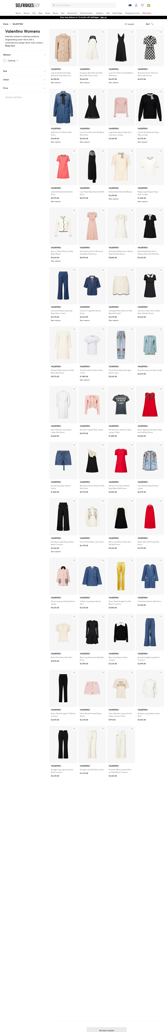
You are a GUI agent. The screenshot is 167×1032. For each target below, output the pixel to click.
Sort (148, 24)
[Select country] (130, 5)
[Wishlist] (142, 5)
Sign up (103, 17)
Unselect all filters (13, 97)
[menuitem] (18, 13)
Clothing (13, 60)
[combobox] (85, 5)
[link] (63, 74)
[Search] (54, 5)
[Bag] (148, 5)
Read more (10, 45)
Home (5, 24)
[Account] (136, 5)
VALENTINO (18, 24)
